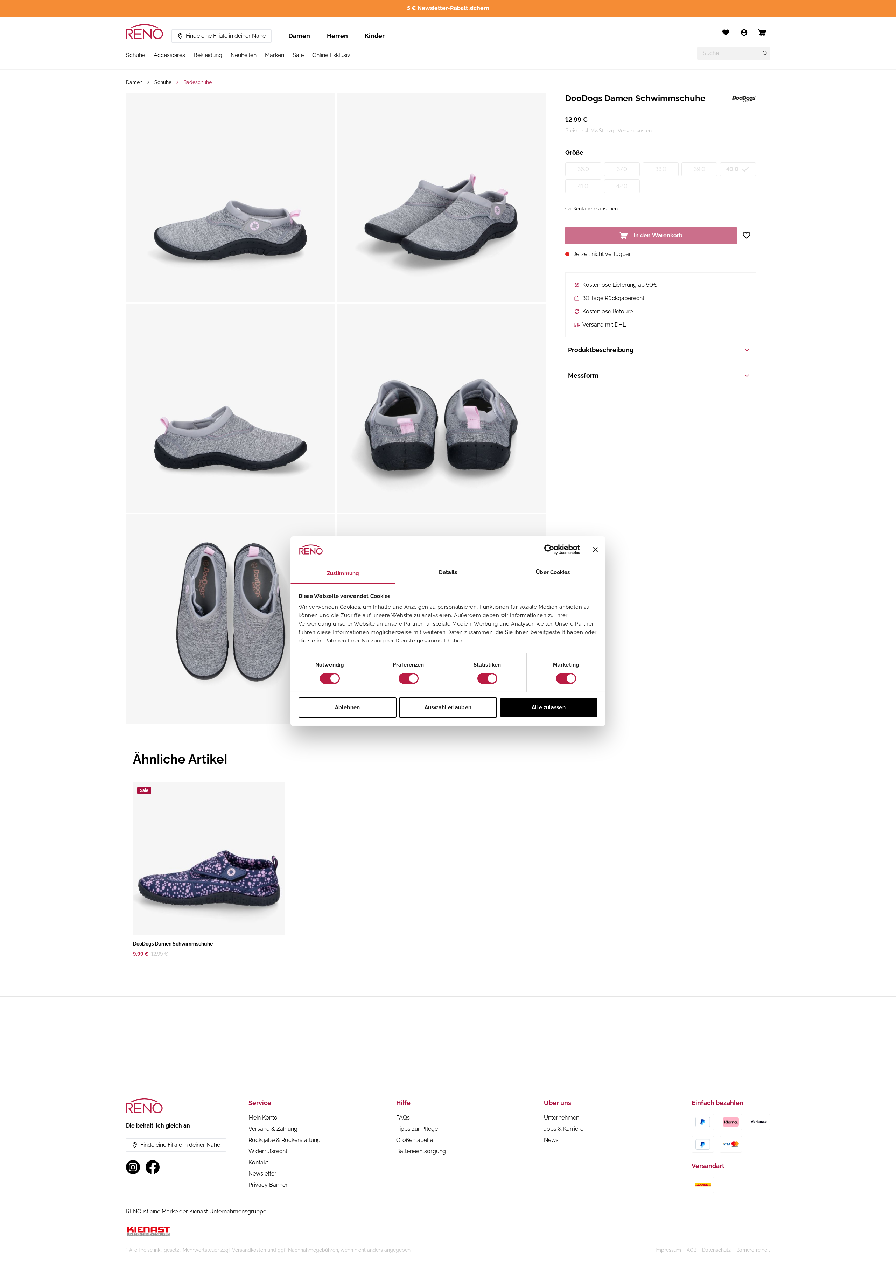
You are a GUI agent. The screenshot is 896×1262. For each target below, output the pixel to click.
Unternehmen (561, 1117)
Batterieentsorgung (421, 1151)
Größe (574, 152)
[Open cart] (762, 32)
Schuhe (135, 55)
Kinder (375, 36)
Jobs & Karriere (563, 1128)
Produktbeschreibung (601, 350)
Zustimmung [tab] (343, 573)
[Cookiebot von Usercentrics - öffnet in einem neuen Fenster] (549, 549)
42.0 (622, 186)
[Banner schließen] (595, 549)
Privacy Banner (268, 1184)
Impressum (668, 1250)
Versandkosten (635, 130)
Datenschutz (716, 1250)
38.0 (660, 169)
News (551, 1140)
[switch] (409, 678)
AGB (691, 1250)
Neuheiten (244, 55)
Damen (299, 36)
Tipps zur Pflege (417, 1128)
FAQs (403, 1117)
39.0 (699, 169)
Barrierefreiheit (753, 1250)
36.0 (583, 169)
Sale (298, 55)
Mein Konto (263, 1117)
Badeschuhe (197, 82)
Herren (337, 36)
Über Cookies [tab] (553, 572)
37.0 (622, 169)
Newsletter (262, 1173)
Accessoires (169, 55)
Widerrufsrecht (267, 1151)
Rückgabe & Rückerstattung (284, 1140)
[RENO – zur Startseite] (144, 31)
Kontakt (258, 1162)
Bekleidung (208, 55)
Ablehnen (347, 707)
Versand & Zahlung (273, 1128)
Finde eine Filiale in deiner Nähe (226, 36)
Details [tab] (448, 572)
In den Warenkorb (658, 235)
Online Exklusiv (331, 55)
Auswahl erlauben (448, 707)
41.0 (583, 186)
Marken (274, 55)
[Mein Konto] (744, 32)
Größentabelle (414, 1140)
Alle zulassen (548, 707)
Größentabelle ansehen (591, 208)
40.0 (732, 169)
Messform (583, 375)
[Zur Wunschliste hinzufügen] (749, 235)
